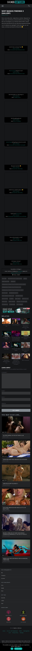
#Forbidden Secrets (13, 293)
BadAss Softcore (17, 628)
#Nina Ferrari (12, 301)
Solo (2, 572)
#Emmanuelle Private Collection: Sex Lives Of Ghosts (14, 284)
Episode (2, 588)
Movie (2, 591)
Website (4, 403)
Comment (5, 372)
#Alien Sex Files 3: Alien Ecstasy (15, 278)
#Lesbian (11, 299)
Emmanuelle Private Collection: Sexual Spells (17, 145)
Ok (12, 648)
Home (4, 631)
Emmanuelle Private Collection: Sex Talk (17, 50)
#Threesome (12, 304)
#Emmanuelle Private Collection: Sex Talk (11, 287)
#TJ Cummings (20, 304)
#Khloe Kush (5, 299)
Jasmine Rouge (12, 70)
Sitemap (21, 633)
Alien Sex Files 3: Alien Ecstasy (17, 168)
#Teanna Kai (5, 304)
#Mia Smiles (17, 299)
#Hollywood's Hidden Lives (8, 296)
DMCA (20, 631)
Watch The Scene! (16, 48)
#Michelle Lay (25, 299)
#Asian (25, 278)
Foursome (3, 578)
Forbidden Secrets (17, 97)
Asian (2, 603)
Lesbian (2, 600)
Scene (2, 585)
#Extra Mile (4, 293)
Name (3, 391)
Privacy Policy (15, 633)
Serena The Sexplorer (17, 121)
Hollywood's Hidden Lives (17, 240)
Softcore (4, 278)
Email (3, 397)
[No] (30, 647)
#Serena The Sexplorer (22, 301)
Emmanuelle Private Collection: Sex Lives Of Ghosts (17, 216)
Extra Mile (20, 271)
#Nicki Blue (4, 301)
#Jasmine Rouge (19, 296)
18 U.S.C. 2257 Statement (12, 631)
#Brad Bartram (5, 281)
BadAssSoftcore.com (16, 273)
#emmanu (13, 281)
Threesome (3, 575)
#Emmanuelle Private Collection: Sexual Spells (12, 290)
